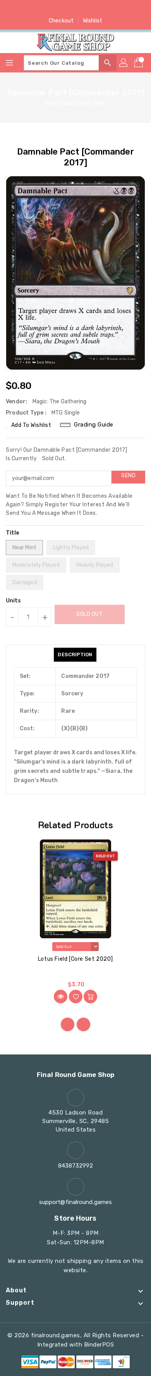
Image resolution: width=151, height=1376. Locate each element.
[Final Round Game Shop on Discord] (90, 9)
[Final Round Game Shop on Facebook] (46, 9)
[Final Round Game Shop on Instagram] (75, 9)
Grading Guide (93, 424)
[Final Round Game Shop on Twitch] (105, 9)
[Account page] (124, 63)
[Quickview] (60, 996)
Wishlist (92, 20)
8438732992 (75, 1165)
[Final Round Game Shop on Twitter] (61, 9)
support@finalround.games (75, 1202)
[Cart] (139, 63)
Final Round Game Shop (75, 103)
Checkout (61, 20)
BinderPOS (99, 1344)
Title (13, 533)
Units (13, 601)
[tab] (75, 655)
